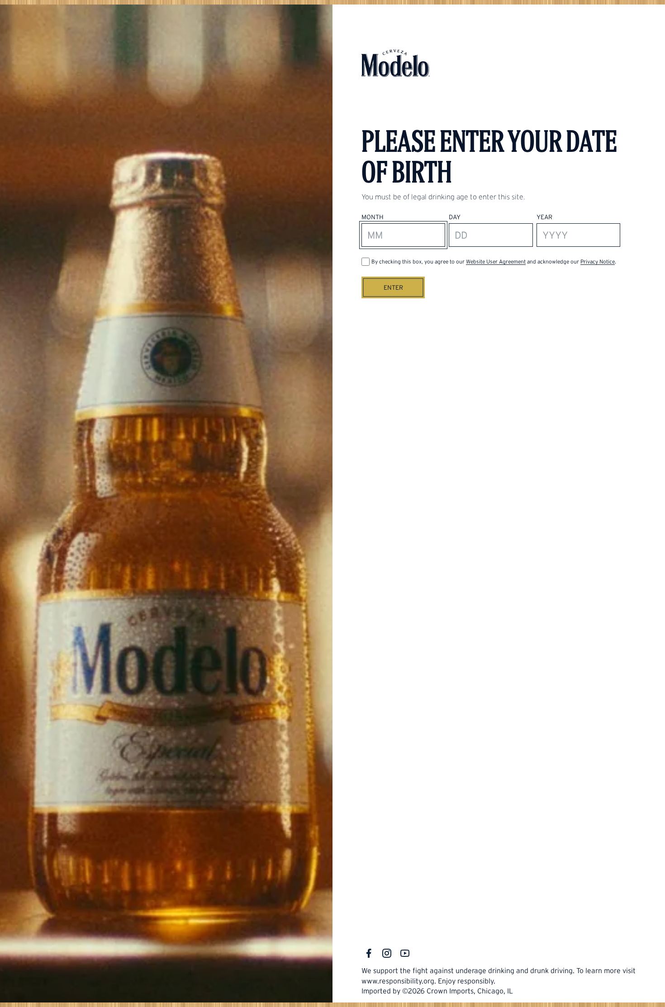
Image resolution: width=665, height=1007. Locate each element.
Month (372, 217)
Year (544, 217)
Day (455, 217)
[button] (393, 287)
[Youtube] (405, 953)
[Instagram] (387, 953)
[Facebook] (368, 953)
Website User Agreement (496, 261)
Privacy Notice (597, 261)
